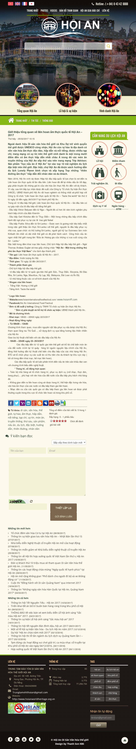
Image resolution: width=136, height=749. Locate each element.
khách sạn (97, 692)
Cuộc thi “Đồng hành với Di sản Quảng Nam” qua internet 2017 (46, 582)
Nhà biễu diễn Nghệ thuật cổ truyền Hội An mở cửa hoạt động (45, 543)
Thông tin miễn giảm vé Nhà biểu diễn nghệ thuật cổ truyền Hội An (48, 549)
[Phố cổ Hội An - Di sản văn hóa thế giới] (68, 27)
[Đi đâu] (118, 175)
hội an (97, 669)
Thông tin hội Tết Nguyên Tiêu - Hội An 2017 (35, 602)
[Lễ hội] (99, 152)
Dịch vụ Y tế (99, 206)
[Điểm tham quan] (118, 152)
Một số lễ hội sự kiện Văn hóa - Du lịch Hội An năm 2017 (42, 629)
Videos (53, 10)
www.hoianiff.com (67, 299)
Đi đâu (118, 183)
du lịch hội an (113, 669)
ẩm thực (112, 698)
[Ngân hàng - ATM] (119, 197)
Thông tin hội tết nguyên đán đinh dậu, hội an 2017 (39, 625)
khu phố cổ (113, 675)
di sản (97, 698)
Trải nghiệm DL (99, 183)
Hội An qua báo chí (90, 10)
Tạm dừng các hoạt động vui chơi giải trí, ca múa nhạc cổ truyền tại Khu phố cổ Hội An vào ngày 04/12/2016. (46, 644)
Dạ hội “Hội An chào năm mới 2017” (30, 632)
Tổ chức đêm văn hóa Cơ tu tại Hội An (32, 533)
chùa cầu (97, 687)
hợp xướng (113, 687)
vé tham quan (97, 675)
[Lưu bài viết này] (63, 402)
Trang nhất (32, 10)
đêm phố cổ (112, 681)
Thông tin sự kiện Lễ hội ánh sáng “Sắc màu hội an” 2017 (42, 619)
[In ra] (57, 402)
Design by (69, 743)
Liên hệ (105, 10)
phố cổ (97, 681)
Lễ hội (99, 160)
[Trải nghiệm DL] (99, 175)
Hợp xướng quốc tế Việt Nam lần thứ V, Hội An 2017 (39, 649)
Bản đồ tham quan (68, 10)
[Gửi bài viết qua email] (51, 402)
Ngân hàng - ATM (119, 207)
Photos (44, 10)
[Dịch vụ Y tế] (99, 197)
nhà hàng (112, 692)
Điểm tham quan (118, 162)
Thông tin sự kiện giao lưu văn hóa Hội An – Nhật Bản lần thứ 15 (46, 536)
